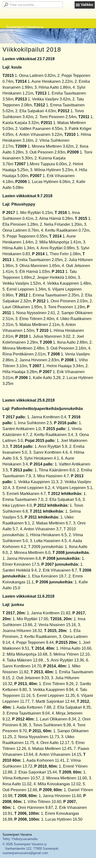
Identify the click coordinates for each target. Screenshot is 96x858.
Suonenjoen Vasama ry (25, 27)
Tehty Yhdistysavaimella (19, 839)
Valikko (87, 4)
